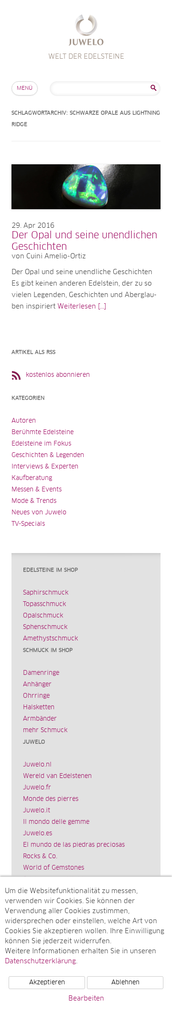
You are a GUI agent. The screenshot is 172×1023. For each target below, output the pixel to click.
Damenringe (41, 673)
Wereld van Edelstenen (57, 776)
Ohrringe (36, 696)
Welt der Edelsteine (86, 31)
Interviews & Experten (44, 467)
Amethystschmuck (50, 639)
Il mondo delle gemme (56, 822)
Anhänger (37, 685)
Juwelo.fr (37, 788)
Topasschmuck (44, 604)
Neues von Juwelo (38, 513)
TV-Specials (28, 524)
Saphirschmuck (45, 593)
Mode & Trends (33, 501)
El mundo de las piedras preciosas (74, 845)
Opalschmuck (43, 616)
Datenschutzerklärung (40, 961)
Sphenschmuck (45, 627)
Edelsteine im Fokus (41, 444)
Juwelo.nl (37, 765)
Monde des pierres (50, 799)
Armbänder (40, 719)
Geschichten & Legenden (47, 455)
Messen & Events (36, 490)
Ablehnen (125, 983)
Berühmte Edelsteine (42, 432)
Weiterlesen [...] (81, 306)
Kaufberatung (31, 478)
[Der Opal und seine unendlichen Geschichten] (86, 218)
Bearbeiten (86, 998)
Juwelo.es (37, 834)
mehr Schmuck (45, 730)
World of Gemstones (53, 868)
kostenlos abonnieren (58, 375)
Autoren (23, 421)
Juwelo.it (36, 811)
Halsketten (38, 707)
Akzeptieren (47, 983)
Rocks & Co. (40, 856)
